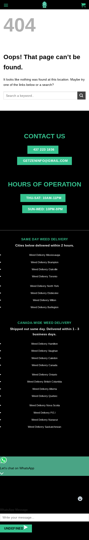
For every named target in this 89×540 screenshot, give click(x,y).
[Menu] (5, 5)
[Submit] (81, 96)
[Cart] (83, 5)
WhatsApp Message (14, 509)
